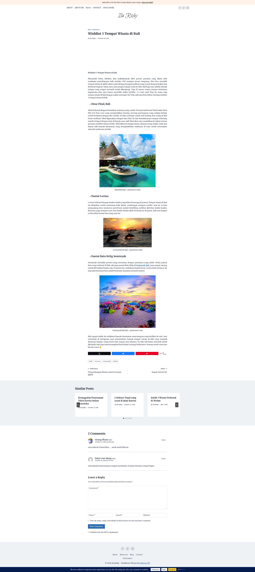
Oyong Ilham (101, 439)
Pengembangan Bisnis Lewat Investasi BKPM (104, 372)
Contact (97, 8)
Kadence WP (145, 563)
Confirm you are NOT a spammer (103, 532)
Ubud (115, 361)
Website (146, 515)
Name (92, 515)
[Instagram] (187, 7)
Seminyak (107, 361)
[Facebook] (180, 7)
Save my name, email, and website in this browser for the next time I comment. (120, 521)
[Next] (176, 404)
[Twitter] (183, 7)
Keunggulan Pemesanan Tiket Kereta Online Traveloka (90, 400)
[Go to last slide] (78, 404)
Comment (94, 488)
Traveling (96, 29)
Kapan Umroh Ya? (159, 370)
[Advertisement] (127, 57)
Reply (164, 440)
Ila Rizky (93, 38)
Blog (88, 8)
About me (79, 8)
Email (119, 515)
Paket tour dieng (103, 458)
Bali (89, 29)
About (70, 8)
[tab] (123, 418)
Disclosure (108, 8)
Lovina (98, 361)
